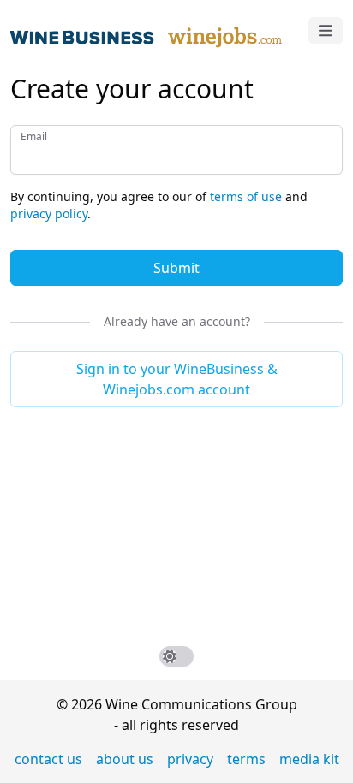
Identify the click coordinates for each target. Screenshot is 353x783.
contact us (48, 759)
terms (246, 759)
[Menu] (325, 30)
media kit (309, 759)
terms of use (246, 196)
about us (124, 759)
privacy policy (48, 213)
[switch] (176, 656)
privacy (190, 759)
